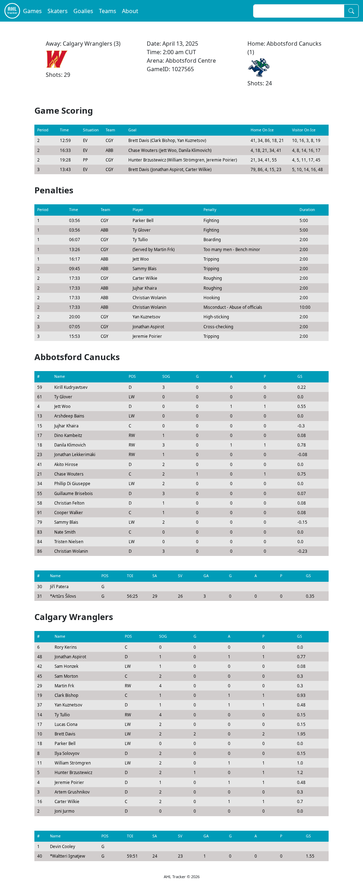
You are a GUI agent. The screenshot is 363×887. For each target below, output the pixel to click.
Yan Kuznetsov (68, 704)
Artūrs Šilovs (64, 596)
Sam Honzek (66, 666)
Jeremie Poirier (69, 782)
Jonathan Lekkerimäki (74, 454)
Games (32, 11)
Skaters (58, 11)
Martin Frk (64, 685)
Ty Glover (63, 396)
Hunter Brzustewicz (73, 772)
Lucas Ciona (66, 724)
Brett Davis (65, 734)
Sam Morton (66, 676)
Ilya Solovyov (67, 753)
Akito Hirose (66, 464)
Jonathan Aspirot (70, 656)
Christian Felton (69, 503)
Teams (107, 11)
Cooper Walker (68, 512)
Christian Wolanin (71, 551)
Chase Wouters (69, 474)
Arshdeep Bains (69, 416)
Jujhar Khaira (66, 425)
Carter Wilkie (67, 801)
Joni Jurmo (64, 811)
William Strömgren (73, 763)
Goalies (83, 11)
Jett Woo (62, 406)
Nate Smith (65, 532)
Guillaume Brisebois (73, 493)
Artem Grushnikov (72, 792)
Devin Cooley (62, 846)
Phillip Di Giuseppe (72, 483)
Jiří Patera (59, 586)
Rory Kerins (66, 647)
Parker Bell (65, 743)
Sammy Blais (66, 522)
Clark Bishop (66, 695)
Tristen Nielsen (68, 541)
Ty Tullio (62, 714)
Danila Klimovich (70, 445)
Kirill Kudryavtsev (71, 387)
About (130, 11)
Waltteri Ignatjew (68, 856)
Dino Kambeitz (68, 435)
